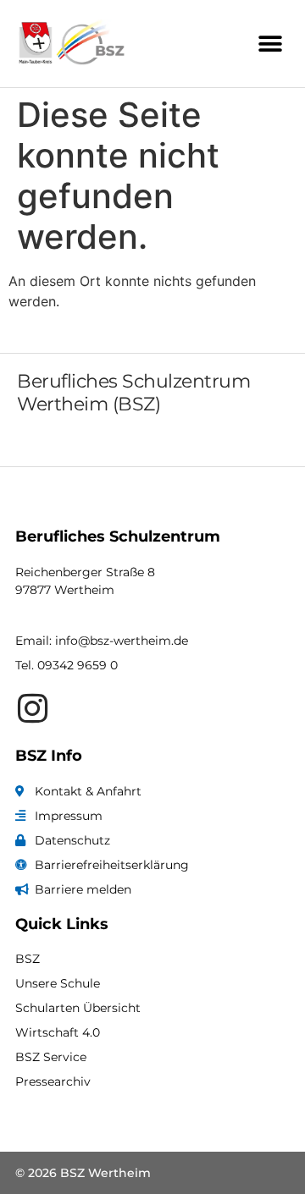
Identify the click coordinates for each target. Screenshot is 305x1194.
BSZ (27, 958)
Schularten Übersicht (78, 1007)
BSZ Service (50, 1057)
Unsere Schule (57, 983)
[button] (271, 44)
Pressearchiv (53, 1081)
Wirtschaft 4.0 (57, 1032)
